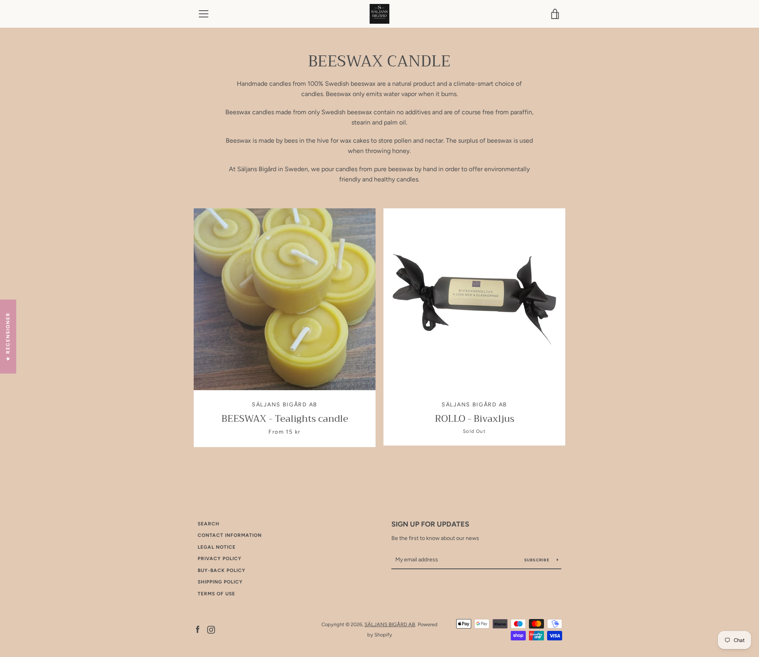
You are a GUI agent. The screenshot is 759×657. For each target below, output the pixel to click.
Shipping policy (220, 582)
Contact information (230, 535)
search (208, 524)
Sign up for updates (430, 524)
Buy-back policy (221, 570)
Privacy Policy (220, 558)
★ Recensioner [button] (8, 336)
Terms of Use (216, 594)
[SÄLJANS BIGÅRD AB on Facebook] (198, 629)
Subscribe (537, 560)
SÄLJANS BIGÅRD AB (389, 624)
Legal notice (217, 547)
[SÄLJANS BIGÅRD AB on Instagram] (211, 629)
